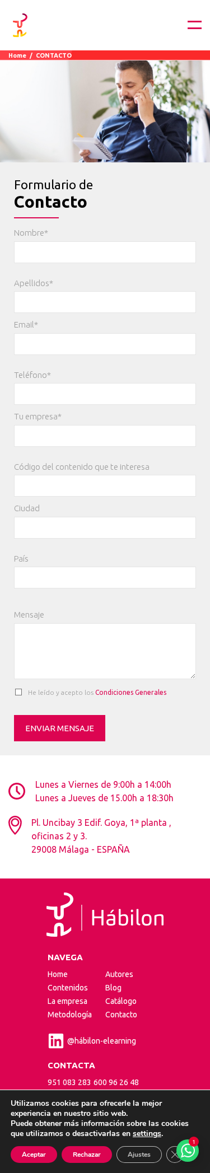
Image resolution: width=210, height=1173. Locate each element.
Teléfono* (32, 375)
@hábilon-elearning (101, 1040)
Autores (119, 974)
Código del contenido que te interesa (82, 466)
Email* (26, 324)
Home (17, 55)
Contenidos (68, 987)
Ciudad (27, 508)
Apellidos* (33, 283)
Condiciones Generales (130, 692)
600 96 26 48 (116, 1082)
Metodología (70, 1014)
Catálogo (121, 1001)
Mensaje (29, 614)
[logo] (20, 25)
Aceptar (34, 1154)
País (21, 558)
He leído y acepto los (96, 692)
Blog (113, 987)
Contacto (121, 1014)
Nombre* (31, 232)
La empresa (67, 1001)
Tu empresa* (38, 416)
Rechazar (87, 1154)
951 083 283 (69, 1082)
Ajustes (139, 1154)
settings (147, 1134)
